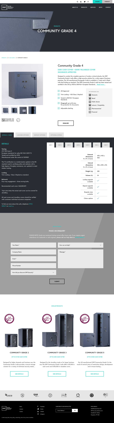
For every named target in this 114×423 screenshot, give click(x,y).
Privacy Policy (12, 417)
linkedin (81, 1)
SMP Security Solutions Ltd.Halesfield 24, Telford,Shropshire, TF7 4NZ (97, 413)
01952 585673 (79, 237)
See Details (19, 374)
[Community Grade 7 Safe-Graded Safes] (95, 330)
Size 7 (106, 145)
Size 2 (60, 145)
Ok (75, 410)
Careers (21, 411)
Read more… (101, 84)
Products (4, 57)
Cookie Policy (17, 417)
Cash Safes (12, 57)
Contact (21, 409)
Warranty (107, 1)
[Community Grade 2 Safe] (19, 330)
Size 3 (69, 145)
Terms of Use (23, 417)
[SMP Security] (8, 7)
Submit (57, 281)
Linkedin (42, 411)
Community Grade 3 (57, 352)
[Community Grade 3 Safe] (57, 330)
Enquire (97, 1)
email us (11, 206)
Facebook (42, 406)
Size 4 (78, 145)
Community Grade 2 (19, 352)
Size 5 (87, 145)
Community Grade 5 (94, 352)
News (21, 406)
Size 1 (50, 145)
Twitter (41, 409)
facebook (88, 1)
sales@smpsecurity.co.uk (96, 408)
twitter (85, 1)
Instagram (42, 414)
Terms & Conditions (29, 417)
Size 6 (96, 145)
